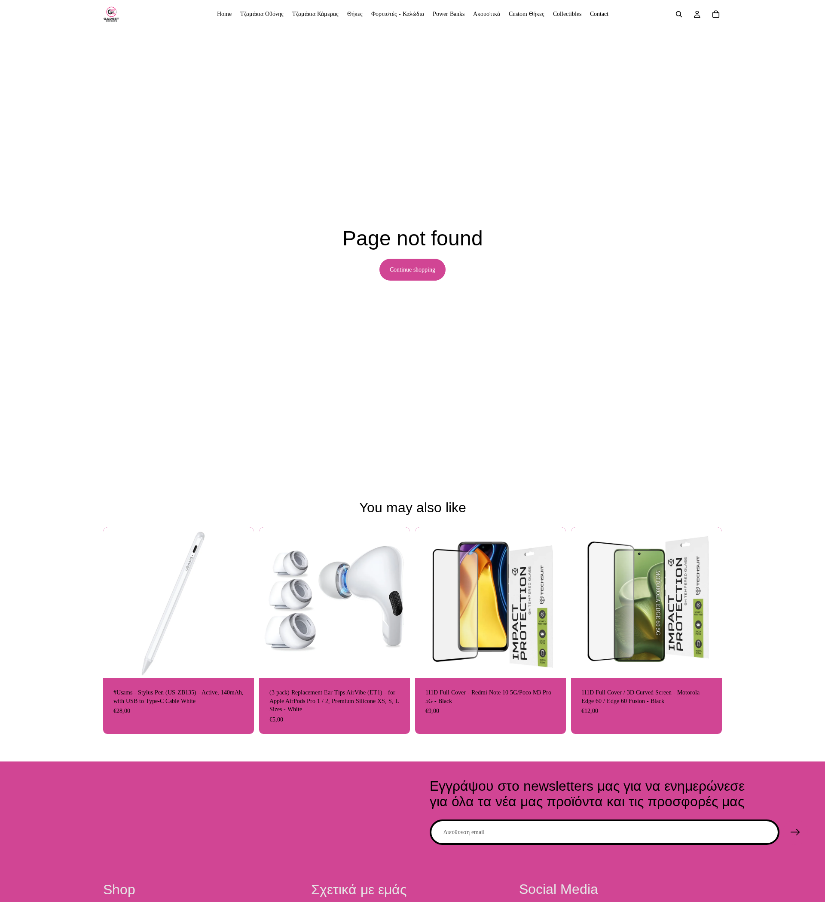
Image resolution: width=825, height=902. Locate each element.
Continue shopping (412, 269)
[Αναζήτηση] (678, 14)
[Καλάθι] (715, 14)
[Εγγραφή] (795, 832)
